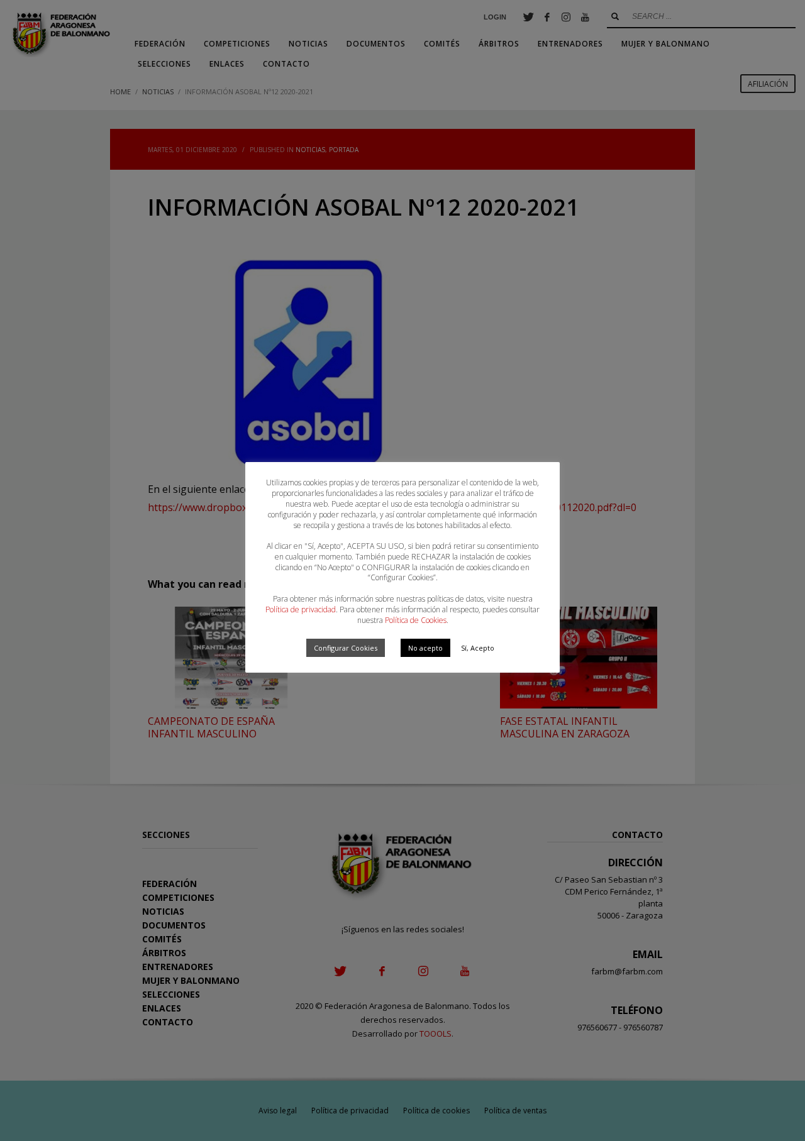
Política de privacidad (300, 609)
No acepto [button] (425, 648)
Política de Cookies (416, 620)
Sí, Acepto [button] (477, 648)
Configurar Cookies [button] (345, 648)
